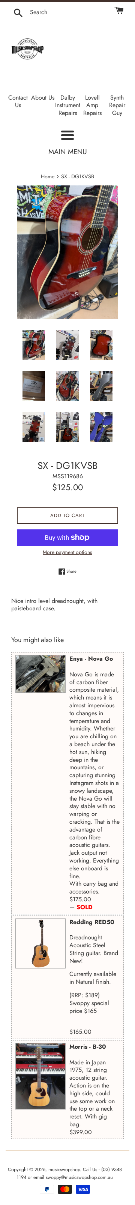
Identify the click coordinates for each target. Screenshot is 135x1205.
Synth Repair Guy (117, 105)
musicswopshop (64, 1169)
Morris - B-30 (87, 1046)
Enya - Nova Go (91, 658)
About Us (42, 97)
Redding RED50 (91, 922)
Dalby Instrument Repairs (67, 105)
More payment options (67, 552)
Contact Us (18, 101)
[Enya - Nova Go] (40, 674)
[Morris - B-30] (40, 1076)
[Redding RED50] (40, 943)
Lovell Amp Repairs (92, 105)
